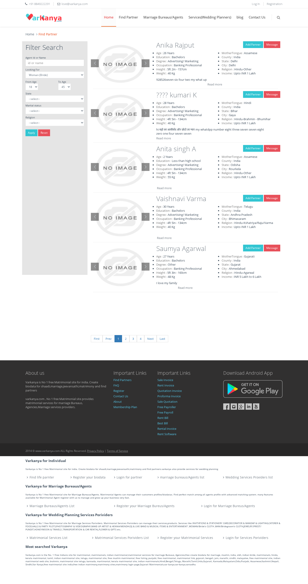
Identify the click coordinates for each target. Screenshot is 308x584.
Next (150, 339)
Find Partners (122, 380)
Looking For (32, 69)
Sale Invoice (165, 380)
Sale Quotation (167, 402)
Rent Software (166, 434)
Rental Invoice (166, 429)
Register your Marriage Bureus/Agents (146, 506)
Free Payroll (165, 412)
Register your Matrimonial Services (186, 538)
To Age (62, 81)
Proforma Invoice (169, 396)
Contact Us (257, 17)
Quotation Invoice (169, 391)
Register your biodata (89, 477)
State (28, 93)
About (117, 402)
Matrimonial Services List (48, 538)
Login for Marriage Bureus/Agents (229, 506)
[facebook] (226, 406)
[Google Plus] (241, 406)
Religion (30, 117)
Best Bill (162, 423)
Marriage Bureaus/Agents (163, 17)
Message (272, 44)
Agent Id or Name (35, 57)
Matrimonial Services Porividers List (122, 538)
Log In (256, 4)
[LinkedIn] (249, 406)
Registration (275, 4)
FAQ (116, 385)
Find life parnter (42, 477)
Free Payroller (166, 407)
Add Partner (253, 44)
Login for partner (129, 477)
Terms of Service (117, 451)
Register (118, 391)
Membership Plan (125, 407)
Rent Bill (162, 418)
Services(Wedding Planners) (209, 17)
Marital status (33, 105)
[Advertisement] (54, 207)
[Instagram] (234, 406)
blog (240, 17)
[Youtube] (256, 406)
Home (108, 17)
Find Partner (128, 17)
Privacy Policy (95, 451)
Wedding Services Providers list (249, 477)
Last (162, 339)
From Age (31, 81)
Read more (214, 84)
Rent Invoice (165, 385)
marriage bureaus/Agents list (182, 477)
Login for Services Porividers (247, 538)
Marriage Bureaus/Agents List (52, 506)
